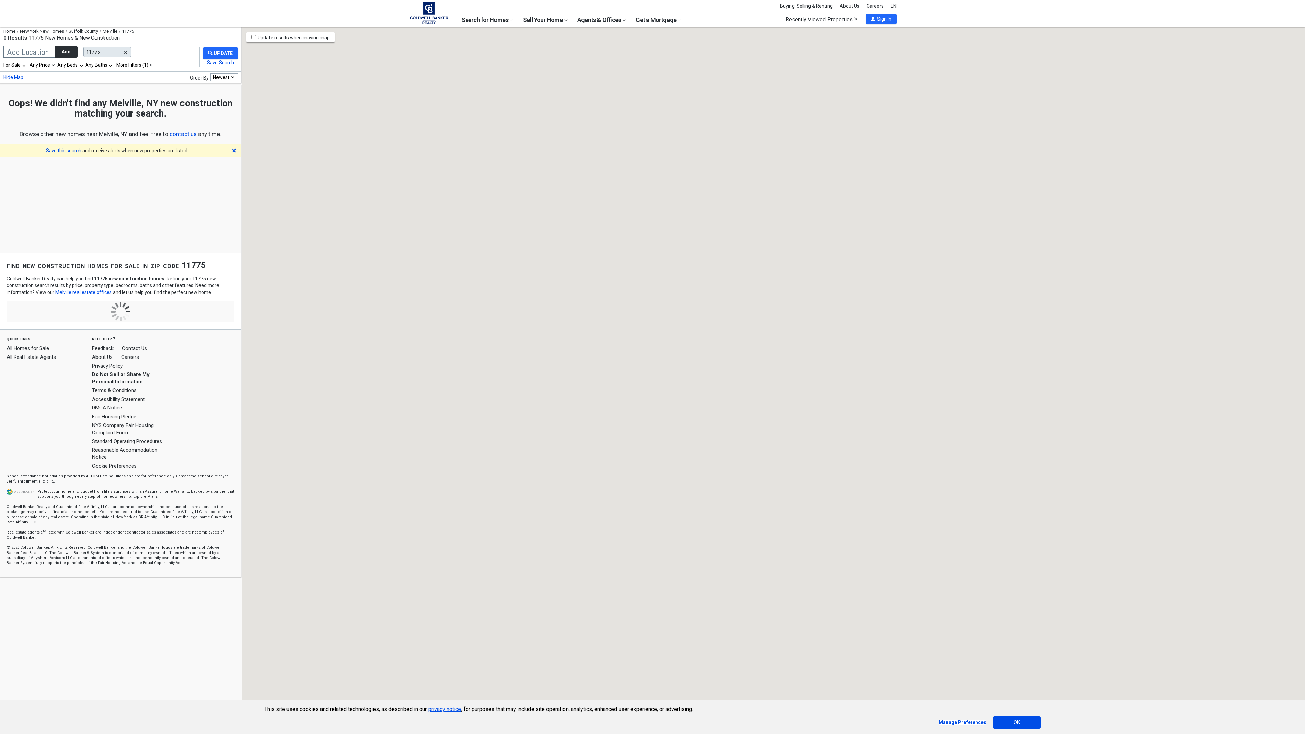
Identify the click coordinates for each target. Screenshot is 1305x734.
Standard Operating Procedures (127, 441)
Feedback (103, 348)
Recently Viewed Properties (820, 19)
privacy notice (444, 709)
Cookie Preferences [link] (114, 466)
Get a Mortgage (656, 19)
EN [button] (894, 6)
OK (1017, 722)
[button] (881, 19)
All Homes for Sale (28, 348)
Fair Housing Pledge (114, 417)
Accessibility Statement (118, 399)
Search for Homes (485, 19)
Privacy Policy (107, 366)
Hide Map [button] (13, 77)
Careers (875, 6)
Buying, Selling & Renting (806, 6)
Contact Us (134, 348)
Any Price (40, 65)
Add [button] (66, 51)
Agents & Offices (599, 19)
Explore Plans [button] (145, 496)
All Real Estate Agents (31, 357)
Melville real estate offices (83, 292)
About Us (849, 6)
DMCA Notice (107, 408)
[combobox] (15, 65)
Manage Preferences (962, 722)
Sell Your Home (543, 19)
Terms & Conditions (114, 390)
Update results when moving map (294, 37)
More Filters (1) (132, 65)
